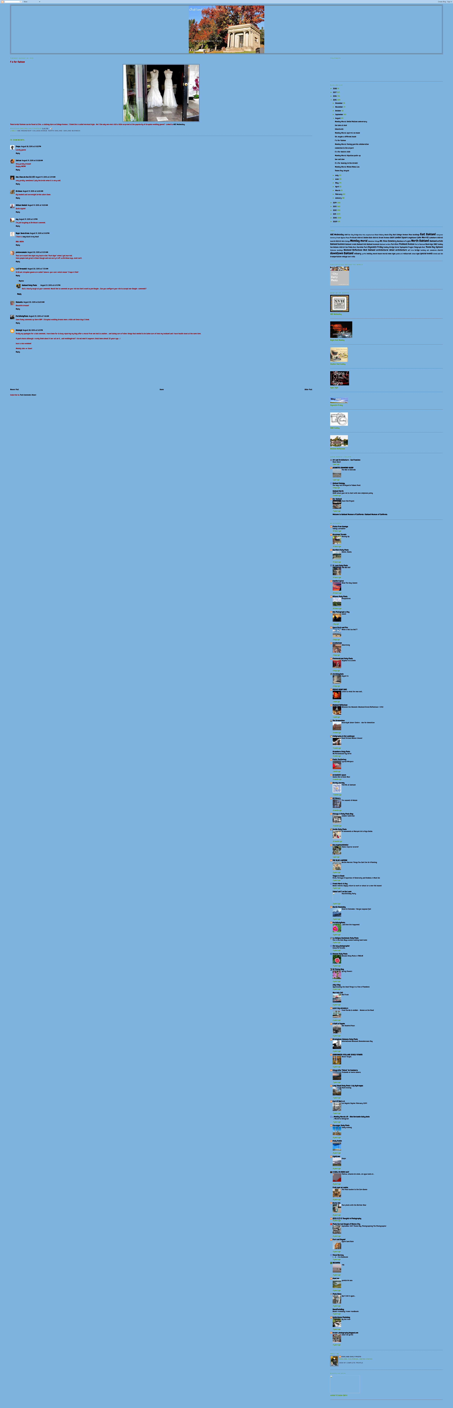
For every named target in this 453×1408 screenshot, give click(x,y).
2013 (335, 206)
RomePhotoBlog (338, 1309)
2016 (335, 96)
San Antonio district (337, 247)
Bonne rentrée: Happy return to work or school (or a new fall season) (357, 885)
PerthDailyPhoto (22, 316)
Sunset (344, 614)
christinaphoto (338, 674)
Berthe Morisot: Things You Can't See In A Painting (359, 862)
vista (353, 256)
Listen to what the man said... (352, 691)
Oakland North (338, 491)
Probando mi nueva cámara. (351, 1072)
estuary (357, 253)
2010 (335, 218)
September (339, 114)
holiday (369, 253)
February (339, 194)
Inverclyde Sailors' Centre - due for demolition (358, 722)
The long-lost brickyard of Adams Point (347, 485)
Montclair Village (373, 241)
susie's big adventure (340, 1008)
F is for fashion (17, 62)
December (339, 103)
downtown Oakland (342, 253)
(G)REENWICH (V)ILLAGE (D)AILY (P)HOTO (347, 1054)
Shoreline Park (362, 247)
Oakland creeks (350, 244)
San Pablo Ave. (350, 247)
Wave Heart (337, 462)
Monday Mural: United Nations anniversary (351, 121)
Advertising (346, 645)
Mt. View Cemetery (388, 241)
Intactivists (339, 129)
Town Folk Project (348, 501)
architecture (401, 249)
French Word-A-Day (340, 883)
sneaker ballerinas (348, 816)
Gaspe (344, 1158)
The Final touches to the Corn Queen (354, 1189)
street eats (436, 254)
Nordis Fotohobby (339, 907)
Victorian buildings (336, 250)
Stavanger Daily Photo (341, 1125)
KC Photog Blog (338, 969)
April (337, 186)
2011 (335, 214)
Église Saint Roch (348, 1241)
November (339, 107)
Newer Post (14, 389)
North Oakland (55, 131)
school (414, 254)
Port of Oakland (420, 244)
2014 (335, 202)
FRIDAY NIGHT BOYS (340, 689)
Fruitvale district (356, 237)
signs (418, 253)
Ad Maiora (337, 798)
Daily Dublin (337, 1141)
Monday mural (358, 241)
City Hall (392, 234)
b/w (412, 250)
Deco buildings (414, 234)
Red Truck (345, 994)
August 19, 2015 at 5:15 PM (39, 233)
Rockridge (429, 244)
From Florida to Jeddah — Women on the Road (358, 1010)
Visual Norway (338, 1255)
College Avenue (39, 131)
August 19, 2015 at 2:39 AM (45, 177)
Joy (17, 219)
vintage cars (346, 256)
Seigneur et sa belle (349, 660)
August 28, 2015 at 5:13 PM (33, 330)
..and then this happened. (351, 924)
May (337, 183)
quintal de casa (347, 1280)
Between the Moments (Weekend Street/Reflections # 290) (362, 707)
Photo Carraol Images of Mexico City (346, 1224)
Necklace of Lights (404, 241)
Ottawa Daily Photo (340, 596)
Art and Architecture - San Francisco (346, 460)
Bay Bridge (355, 235)
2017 (335, 92)
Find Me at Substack (349, 785)
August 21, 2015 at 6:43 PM (50, 285)
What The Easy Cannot (349, 583)
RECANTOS (336, 1263)
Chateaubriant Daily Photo (343, 658)
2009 (335, 221)
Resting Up (346, 536)
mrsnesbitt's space (339, 775)
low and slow (340, 159)
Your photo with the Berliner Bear (354, 1205)
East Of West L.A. (339, 1101)
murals (385, 253)
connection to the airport (344, 148)
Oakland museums (373, 244)
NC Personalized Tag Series (342, 753)
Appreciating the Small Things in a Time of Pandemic (351, 987)
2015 (335, 100)
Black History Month (382, 235)
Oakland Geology (339, 483)
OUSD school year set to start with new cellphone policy (353, 493)
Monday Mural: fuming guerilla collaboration (352, 144)
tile (442, 254)
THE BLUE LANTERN (340, 860)
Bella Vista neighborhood (366, 235)
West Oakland (369, 249)
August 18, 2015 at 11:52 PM (31, 146)
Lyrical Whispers (347, 761)
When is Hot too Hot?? (349, 629)
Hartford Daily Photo (341, 550)
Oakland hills (361, 244)
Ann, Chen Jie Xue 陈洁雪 (25, 177)
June (337, 179)
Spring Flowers (347, 971)
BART (346, 235)
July (337, 175)
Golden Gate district (370, 237)
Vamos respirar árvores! (350, 847)
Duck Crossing (346, 1088)
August (338, 118)
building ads (425, 250)
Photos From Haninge (340, 526)
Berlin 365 (336, 1203)
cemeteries (433, 250)
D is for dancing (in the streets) (346, 163)
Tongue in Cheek (338, 876)
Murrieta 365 (338, 992)
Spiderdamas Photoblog (341, 1317)
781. (343, 1265)
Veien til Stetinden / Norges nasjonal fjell (356, 909)
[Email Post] (51, 128)
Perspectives (346, 598)
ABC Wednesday (179, 124)
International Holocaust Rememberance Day (357, 1041)
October (338, 110)
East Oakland (428, 234)
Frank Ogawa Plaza (342, 238)
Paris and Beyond (339, 1239)
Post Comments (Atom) (28, 395)
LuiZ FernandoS (21, 268)
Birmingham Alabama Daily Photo (345, 1039)
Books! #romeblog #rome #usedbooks (346, 1311)
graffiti (364, 254)
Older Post (308, 389)
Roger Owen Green (22, 233)
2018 (335, 88)
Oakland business (71, 131)
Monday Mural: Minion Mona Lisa (347, 167)
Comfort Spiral (338, 581)
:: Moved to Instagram (341, 1119)
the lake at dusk (341, 125)
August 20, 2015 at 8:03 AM (33, 302)
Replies (21, 281)
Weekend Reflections (353, 249)
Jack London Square (399, 237)
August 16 (345, 676)
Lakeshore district (436, 237)
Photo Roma (337, 1294)
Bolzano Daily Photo (340, 954)
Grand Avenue (384, 237)
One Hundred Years (348, 1025)
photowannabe (21, 252)
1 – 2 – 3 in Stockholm (340, 1257)
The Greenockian (339, 720)
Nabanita (19, 302)
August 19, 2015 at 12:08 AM (32, 160)
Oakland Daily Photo (29, 285)
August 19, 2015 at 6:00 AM (33, 191)
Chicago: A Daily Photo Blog (343, 814)
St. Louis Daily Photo (340, 565)
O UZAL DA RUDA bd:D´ (341, 1172)
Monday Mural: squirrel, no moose (347, 133)
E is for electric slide (342, 151)
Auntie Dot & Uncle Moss (341, 777)
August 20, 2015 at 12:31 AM (37, 252)
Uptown (439, 247)
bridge (417, 250)
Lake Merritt (423, 237)
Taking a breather (339, 528)
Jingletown (412, 237)
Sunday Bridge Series (391, 247)
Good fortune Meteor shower (352, 738)
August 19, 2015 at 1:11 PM (28, 219)
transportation (335, 256)
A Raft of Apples (339, 1023)
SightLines (336, 1156)
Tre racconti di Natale (349, 800)
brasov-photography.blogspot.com (345, 1332)
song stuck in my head (31, 236)
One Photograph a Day (341, 612)
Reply (18, 153)
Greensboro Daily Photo (341, 751)
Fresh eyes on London (340, 1187)
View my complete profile (351, 1363)
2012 (335, 210)
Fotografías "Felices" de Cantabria (345, 1070)
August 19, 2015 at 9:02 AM (38, 205)
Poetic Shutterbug (339, 759)
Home (162, 389)
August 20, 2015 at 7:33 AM (38, 268)
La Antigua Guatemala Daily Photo (346, 938)
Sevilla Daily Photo (340, 829)
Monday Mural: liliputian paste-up (348, 155)
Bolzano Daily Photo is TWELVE (352, 956)
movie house (377, 253)
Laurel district (335, 241)
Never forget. (347, 1056)
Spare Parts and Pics (340, 627)
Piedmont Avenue (406, 244)
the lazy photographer (341, 946)
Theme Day (430, 247)
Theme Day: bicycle (342, 170)
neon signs (391, 253)
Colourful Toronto (339, 948)
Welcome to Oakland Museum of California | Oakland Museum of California (360, 514)
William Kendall (21, 205)
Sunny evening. (347, 1127)
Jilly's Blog (336, 985)
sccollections (337, 643)
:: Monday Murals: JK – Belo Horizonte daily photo (351, 1116)
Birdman (19, 191)
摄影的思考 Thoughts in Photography (347, 1218)
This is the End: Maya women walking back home (350, 940)
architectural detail (385, 249)
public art (399, 254)
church (440, 250)
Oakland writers (385, 244)
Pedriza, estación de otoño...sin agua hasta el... (358, 1174)
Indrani (18, 160)
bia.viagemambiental (340, 845)
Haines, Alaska (347, 552)
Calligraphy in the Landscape (343, 736)
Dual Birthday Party (349, 893)
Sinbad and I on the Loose (342, 891)
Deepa (18, 146)
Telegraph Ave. (419, 247)
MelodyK (19, 330)
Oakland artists (436, 241)
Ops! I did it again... (348, 1296)
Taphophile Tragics (406, 247)
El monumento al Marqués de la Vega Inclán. (357, 831)
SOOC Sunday (438, 244)
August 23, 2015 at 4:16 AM (39, 316)
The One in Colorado (349, 470)
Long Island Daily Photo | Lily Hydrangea (348, 1085)
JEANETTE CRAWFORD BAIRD (343, 467)
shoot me (336, 1278)
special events (426, 253)
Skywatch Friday (375, 247)
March (338, 190)
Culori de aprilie (347, 1335)
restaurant (407, 253)
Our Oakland (337, 499)
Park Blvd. (395, 244)
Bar (349, 235)
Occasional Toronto (339, 534)
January (338, 198)
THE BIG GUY (346, 567)
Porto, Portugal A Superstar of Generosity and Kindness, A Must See (356, 878)
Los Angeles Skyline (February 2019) (354, 1103)
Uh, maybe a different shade (345, 136)
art (409, 250)
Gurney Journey (338, 783)
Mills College (346, 241)
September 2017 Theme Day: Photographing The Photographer (364, 1226)
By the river (346, 1319)
